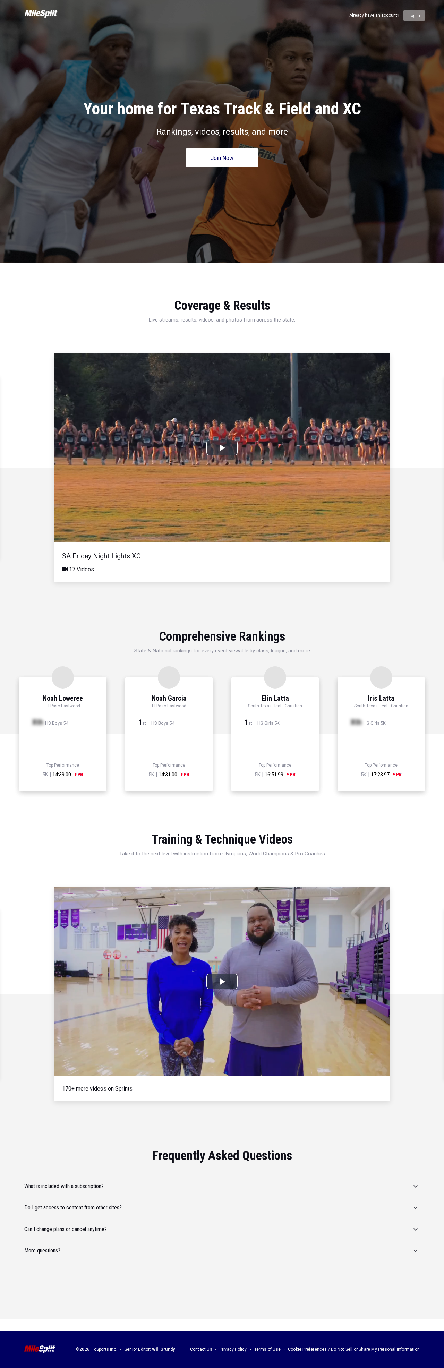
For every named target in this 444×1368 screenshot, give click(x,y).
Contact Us (201, 1349)
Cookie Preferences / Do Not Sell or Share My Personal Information (354, 1349)
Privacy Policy (233, 1349)
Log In (414, 15)
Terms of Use (267, 1349)
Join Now (222, 158)
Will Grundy (163, 1349)
